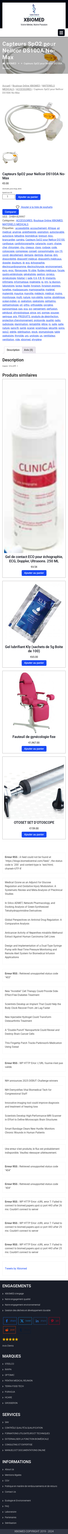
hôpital (21, 278)
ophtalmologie (10, 305)
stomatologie (46, 331)
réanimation (21, 324)
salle (54, 324)
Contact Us (10, 1491)
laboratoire (8, 285)
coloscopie (8, 251)
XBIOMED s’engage (14, 1293)
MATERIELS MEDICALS (15, 224)
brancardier (8, 239)
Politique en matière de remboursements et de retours (31, 1486)
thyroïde (19, 335)
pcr (30, 308)
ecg (28, 262)
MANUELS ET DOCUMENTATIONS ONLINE (25, 1450)
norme (47, 297)
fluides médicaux (46, 270)
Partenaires (10, 1517)
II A (35, 278)
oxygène (48, 305)
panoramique (9, 308)
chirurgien (13, 247)
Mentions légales (13, 1475)
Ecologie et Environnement (18, 1500)
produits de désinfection (44, 316)
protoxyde (39, 320)
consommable (46, 251)
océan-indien (9, 301)
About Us (9, 1469)
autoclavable (57, 232)
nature (26, 297)
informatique (21, 281)
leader (26, 285)
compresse (21, 251)
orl (21, 305)
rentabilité (34, 324)
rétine (44, 324)
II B (39, 278)
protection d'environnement (17, 320)
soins (61, 328)
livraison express (51, 285)
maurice (18, 293)
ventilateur (49, 335)
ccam (50, 243)
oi (19, 301)
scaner (30, 328)
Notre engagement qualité (17, 1299)
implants (50, 278)
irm (46, 281)
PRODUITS (24, 316)
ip (42, 281)
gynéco (50, 274)
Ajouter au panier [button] (34, 572)
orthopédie (36, 305)
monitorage (8, 297)
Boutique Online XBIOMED (26, 85)
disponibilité (9, 258)
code (54, 247)
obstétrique (58, 297)
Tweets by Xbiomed (16, 1268)
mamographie (36, 289)
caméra (20, 239)
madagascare (20, 289)
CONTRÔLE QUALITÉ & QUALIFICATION (24, 1427)
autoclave (7, 235)
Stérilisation (10, 1523)
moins (58, 293)
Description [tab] (13, 349)
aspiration (43, 232)
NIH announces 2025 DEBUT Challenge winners (31, 1080)
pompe (45, 312)
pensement (39, 308)
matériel (50, 289)
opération (26, 301)
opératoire (38, 301)
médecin (39, 293)
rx (50, 324)
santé (23, 328)
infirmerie (7, 281)
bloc (50, 235)
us (41, 335)
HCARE (8, 1397)
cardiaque (7, 243)
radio (57, 320)
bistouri (43, 235)
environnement (53, 266)
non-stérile (37, 297)
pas (20, 308)
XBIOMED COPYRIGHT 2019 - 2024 (34, 1531)
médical (49, 293)
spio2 (5, 331)
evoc (11, 270)
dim (55, 255)
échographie (37, 262)
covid (5, 255)
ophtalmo (50, 301)
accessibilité (22, 228)
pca (26, 308)
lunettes (6, 289)
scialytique (41, 328)
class (38, 247)
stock (34, 331)
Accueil (6, 85)
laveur (18, 285)
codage (46, 247)
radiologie (7, 324)
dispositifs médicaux (49, 258)
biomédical (31, 235)
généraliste (30, 274)
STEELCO (9, 1364)
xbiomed (26, 339)
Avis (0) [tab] (28, 349)
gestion (41, 274)
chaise (57, 243)
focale (60, 270)
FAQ (7, 1506)
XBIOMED (34, 20)
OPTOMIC (9, 1375)
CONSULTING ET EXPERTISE (18, 1444)
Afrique (52, 228)
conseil (33, 251)
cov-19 (58, 251)
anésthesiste (29, 232)
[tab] (61, 32)
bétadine (19, 235)
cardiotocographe (24, 243)
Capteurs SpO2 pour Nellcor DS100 (45, 239)
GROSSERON (11, 1403)
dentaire (28, 255)
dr (23, 262)
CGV (7, 1480)
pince (33, 312)
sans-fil (15, 328)
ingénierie (34, 281)
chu (22, 247)
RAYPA (8, 1369)
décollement (16, 255)
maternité (7, 293)
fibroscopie (21, 270)
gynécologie (9, 278)
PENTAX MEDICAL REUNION (19, 1380)
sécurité (53, 328)
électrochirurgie (35, 266)
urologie (34, 335)
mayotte (28, 293)
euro (4, 270)
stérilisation (23, 331)
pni (39, 312)
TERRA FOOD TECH (14, 1386)
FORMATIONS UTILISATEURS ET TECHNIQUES (27, 1433)
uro (26, 335)
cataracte (40, 243)
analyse (16, 232)
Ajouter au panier (28, 197)
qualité (50, 320)
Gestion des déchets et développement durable (27, 1310)
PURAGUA (10, 1392)
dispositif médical (27, 258)
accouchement (38, 228)
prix (15, 316)
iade (30, 278)
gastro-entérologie (12, 274)
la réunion (54, 281)
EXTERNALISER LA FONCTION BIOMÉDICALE (27, 1439)
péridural (7, 312)
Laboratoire (10, 1511)
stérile (13, 331)
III (43, 278)
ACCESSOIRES (24, 89)
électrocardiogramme (14, 266)
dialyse (48, 255)
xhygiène (37, 339)
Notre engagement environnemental (22, 1304)
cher (4, 247)
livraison (35, 285)
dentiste (38, 255)
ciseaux (29, 247)
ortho (26, 305)
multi (19, 297)
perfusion (52, 308)
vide (17, 339)
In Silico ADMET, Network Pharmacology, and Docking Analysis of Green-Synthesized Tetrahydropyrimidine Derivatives (30, 906)
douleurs (16, 262)
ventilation (8, 339)
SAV (7, 1422)
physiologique (21, 312)
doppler (6, 262)
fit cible (32, 270)
